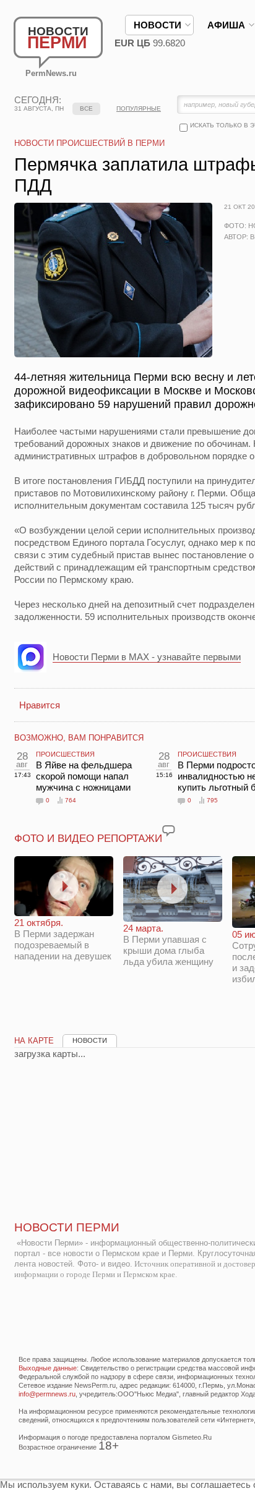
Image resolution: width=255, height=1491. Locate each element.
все (86, 108)
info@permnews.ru (47, 1394)
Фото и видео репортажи (88, 838)
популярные (138, 108)
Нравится (39, 705)
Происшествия (65, 754)
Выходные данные (48, 1368)
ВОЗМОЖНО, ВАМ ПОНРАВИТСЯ (79, 737)
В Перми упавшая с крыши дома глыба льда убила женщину (168, 945)
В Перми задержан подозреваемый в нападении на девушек (62, 939)
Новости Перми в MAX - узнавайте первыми (147, 657)
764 (70, 800)
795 (212, 800)
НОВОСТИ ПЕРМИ (66, 1227)
